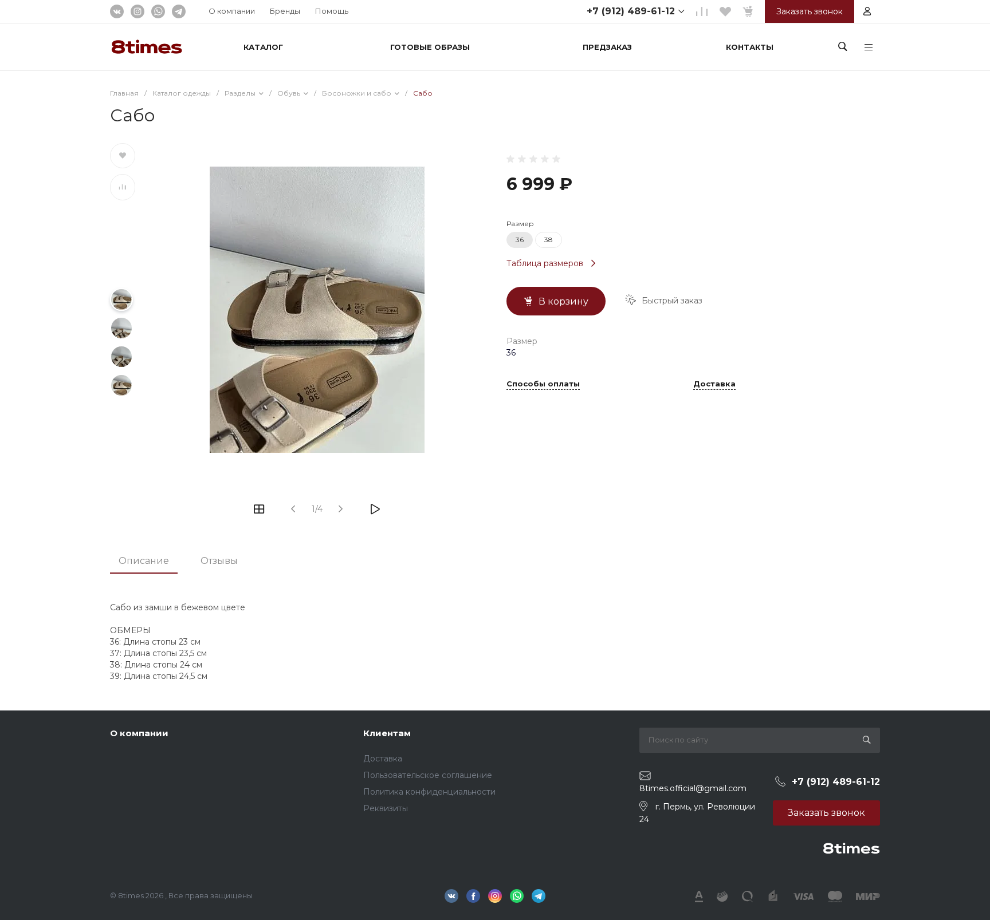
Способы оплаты (543, 384)
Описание (144, 560)
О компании (232, 10)
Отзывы (219, 560)
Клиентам (387, 733)
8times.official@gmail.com (693, 788)
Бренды (285, 10)
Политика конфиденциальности (429, 792)
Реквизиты (385, 808)
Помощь (331, 10)
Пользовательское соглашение (427, 775)
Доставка (714, 384)
